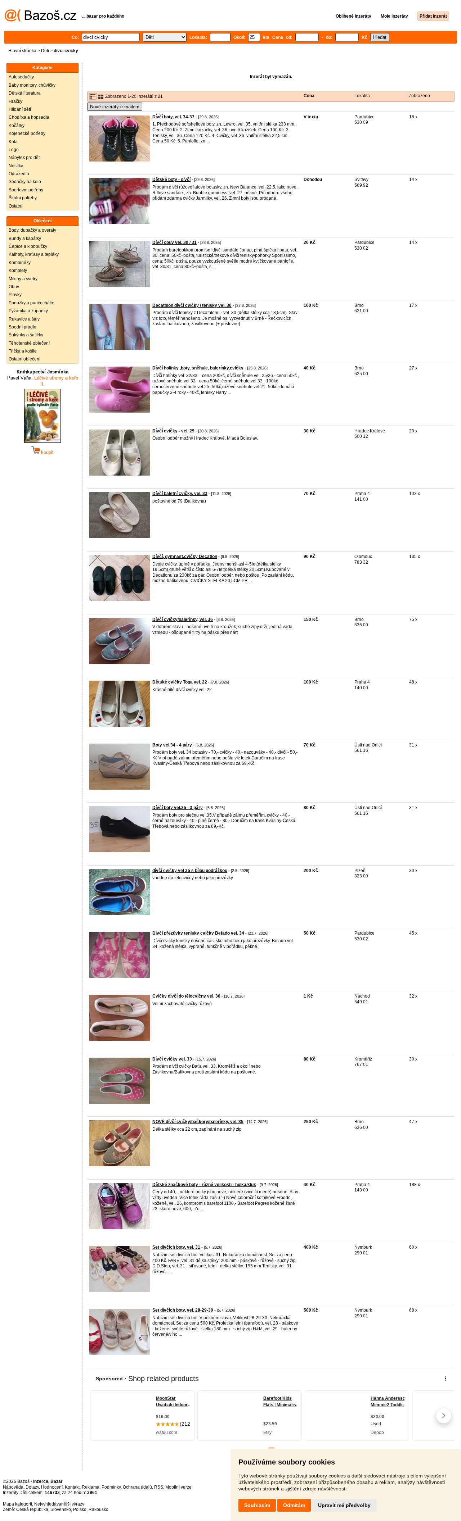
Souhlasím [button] (257, 1505)
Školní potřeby (23, 197)
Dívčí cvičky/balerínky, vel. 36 (182, 619)
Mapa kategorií (17, 1504)
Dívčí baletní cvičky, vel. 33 (179, 493)
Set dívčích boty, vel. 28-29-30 (182, 1310)
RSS (158, 1487)
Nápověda (13, 1487)
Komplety (18, 270)
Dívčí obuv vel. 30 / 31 (174, 242)
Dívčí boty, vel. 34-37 (173, 116)
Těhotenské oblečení (29, 343)
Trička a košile (23, 351)
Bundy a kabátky (25, 238)
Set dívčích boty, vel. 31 (176, 1247)
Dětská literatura (25, 93)
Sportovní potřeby (26, 189)
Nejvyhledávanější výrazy (59, 1504)
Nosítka (16, 165)
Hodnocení (52, 1487)
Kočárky (16, 125)
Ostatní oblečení (24, 359)
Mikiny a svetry (23, 278)
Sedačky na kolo (25, 181)
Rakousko (98, 1509)
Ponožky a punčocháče (31, 302)
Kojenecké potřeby (27, 133)
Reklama (90, 1487)
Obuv (14, 286)
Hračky (15, 101)
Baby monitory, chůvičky (32, 85)
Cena (309, 95)
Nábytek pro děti (25, 157)
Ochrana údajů (137, 1487)
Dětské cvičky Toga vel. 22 (179, 682)
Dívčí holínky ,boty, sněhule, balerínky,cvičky (197, 368)
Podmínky (111, 1487)
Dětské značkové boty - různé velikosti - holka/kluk (204, 1184)
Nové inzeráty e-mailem (114, 106)
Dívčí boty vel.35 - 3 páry (177, 807)
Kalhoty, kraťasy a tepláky (34, 254)
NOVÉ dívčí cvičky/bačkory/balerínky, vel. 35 (197, 1121)
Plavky (15, 294)
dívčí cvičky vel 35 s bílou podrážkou (189, 870)
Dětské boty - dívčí (171, 179)
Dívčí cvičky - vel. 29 (173, 430)
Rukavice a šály (24, 319)
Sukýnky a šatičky (26, 334)
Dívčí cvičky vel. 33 (172, 1059)
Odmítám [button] (294, 1505)
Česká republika (32, 1509)
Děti (45, 50)
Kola (13, 141)
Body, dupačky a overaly (32, 230)
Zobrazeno (419, 95)
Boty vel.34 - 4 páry (172, 745)
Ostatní (15, 206)
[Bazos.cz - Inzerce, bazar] (40, 20)
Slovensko (60, 1509)
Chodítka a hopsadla (29, 117)
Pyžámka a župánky (28, 310)
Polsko (79, 1509)
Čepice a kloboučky (28, 246)
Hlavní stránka (22, 50)
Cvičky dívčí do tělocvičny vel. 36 (186, 996)
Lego (14, 149)
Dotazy (32, 1487)
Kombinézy (20, 262)
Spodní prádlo (22, 327)
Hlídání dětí (20, 109)
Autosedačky (21, 77)
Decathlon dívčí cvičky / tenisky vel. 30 (192, 305)
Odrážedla (19, 173)
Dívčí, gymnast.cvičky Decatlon (184, 556)
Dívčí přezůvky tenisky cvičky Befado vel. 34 (198, 933)
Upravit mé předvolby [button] (344, 1505)
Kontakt (72, 1487)
